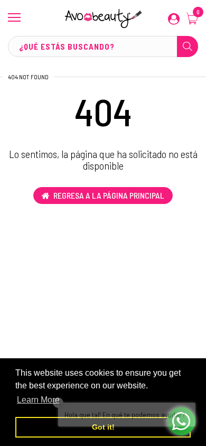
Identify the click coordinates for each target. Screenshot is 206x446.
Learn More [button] (38, 399)
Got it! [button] (103, 427)
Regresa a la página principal (108, 195)
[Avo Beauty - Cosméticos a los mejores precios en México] (103, 18)
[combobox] (103, 46)
